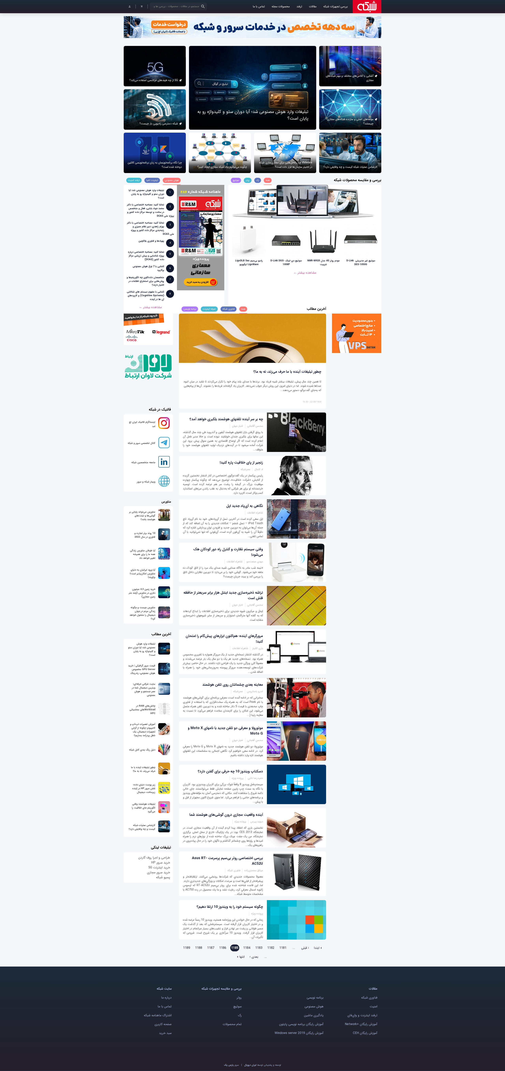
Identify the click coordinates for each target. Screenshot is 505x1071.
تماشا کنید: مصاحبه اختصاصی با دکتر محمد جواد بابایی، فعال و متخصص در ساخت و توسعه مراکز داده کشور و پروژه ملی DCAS (150, 210)
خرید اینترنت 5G (159, 867)
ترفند (299, 6)
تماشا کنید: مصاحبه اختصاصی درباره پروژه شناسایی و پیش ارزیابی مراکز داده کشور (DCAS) (146, 255)
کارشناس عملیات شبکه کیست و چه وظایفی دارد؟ (350, 167)
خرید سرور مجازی (158, 872)
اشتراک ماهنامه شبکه (158, 1015)
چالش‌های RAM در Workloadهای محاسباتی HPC (142, 709)
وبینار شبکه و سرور (146, 482)
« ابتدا (318, 947)
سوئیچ (237, 1006)
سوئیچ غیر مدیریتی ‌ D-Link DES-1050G (360, 262)
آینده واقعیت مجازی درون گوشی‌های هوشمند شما (226, 815)
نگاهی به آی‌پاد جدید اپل (244, 506)
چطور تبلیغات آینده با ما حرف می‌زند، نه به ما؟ (287, 371)
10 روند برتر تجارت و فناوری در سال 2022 (144, 535)
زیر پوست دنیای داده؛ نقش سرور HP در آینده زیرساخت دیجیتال (143, 788)
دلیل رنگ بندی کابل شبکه (142, 750)
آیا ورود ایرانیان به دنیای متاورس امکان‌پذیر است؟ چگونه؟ (142, 573)
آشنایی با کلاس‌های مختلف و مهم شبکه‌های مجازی (349, 78)
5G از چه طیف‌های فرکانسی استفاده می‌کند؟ (153, 80)
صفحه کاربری (163, 1024)
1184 (246, 947)
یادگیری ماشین (314, 1015)
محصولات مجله (281, 6)
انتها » (241, 956)
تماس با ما (259, 6)
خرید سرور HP (160, 862)
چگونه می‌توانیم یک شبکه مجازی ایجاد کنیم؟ (222, 167)
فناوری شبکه (369, 997)
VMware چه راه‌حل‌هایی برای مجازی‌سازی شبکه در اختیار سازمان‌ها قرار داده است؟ (285, 164)
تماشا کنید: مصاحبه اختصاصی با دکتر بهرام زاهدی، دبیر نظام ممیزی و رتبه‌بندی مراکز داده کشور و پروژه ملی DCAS (150, 228)
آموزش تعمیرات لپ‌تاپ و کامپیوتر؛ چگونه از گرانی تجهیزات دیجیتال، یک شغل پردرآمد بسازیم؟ (142, 729)
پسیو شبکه (163, 877)
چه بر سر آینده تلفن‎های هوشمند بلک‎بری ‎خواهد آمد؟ (226, 419)
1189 (186, 947)
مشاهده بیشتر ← (305, 272)
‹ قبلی (305, 947)
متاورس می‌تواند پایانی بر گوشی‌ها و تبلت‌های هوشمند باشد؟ (142, 515)
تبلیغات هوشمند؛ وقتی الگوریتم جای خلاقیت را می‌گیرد (143, 807)
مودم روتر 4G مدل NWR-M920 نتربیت (323, 262)
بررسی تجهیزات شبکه (335, 6)
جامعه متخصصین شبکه (143, 462)
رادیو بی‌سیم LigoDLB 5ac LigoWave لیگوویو (249, 262)
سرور (231, 1065)
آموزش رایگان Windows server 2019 (299, 1033)
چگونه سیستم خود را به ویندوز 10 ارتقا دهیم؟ (230, 907)
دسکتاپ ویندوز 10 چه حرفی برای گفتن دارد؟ (230, 771)
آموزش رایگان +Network (361, 1024)
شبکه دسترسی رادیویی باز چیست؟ (158, 123)
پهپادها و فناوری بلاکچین (151, 241)
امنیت (373, 1006)
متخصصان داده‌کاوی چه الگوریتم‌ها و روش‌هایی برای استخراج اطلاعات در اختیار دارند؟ (145, 281)
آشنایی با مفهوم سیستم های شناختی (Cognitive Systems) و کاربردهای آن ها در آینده (145, 295)
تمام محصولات (232, 1024)
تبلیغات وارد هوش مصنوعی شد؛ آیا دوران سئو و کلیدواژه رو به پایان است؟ (146, 194)
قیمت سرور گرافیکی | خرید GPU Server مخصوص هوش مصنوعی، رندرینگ (141, 669)
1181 (282, 947)
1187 (210, 947)
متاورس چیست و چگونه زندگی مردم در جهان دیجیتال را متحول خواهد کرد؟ (142, 613)
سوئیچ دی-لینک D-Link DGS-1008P (286, 262)
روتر (239, 997)
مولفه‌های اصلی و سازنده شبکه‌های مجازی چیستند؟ (350, 121)
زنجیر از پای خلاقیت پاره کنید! (241, 462)
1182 (270, 947)
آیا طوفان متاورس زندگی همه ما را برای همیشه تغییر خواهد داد (142, 554)
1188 (198, 947)
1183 (258, 947)
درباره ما (166, 997)
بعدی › (254, 956)
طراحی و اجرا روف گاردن (154, 857)
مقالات (312, 6)
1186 (222, 947)
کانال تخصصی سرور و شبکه (141, 443)
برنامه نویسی (315, 997)
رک (240, 1015)
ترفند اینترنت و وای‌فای (362, 1015)
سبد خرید (165, 1033)
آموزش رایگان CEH (365, 1033)
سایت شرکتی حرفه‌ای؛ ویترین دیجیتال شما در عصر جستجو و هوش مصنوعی (143, 689)
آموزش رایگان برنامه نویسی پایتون (301, 1024)
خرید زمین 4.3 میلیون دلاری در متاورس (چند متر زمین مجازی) (142, 593)
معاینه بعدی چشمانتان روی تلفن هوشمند (232, 684)
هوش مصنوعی (314, 1006)
